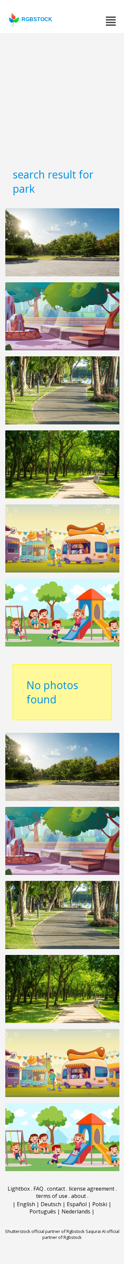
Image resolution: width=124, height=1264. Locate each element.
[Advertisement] (62, 98)
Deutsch (51, 1204)
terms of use (51, 1196)
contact (56, 1188)
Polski (99, 1204)
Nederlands (76, 1211)
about (78, 1196)
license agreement (91, 1188)
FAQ (38, 1188)
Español (77, 1204)
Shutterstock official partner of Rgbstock (45, 1231)
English (26, 1204)
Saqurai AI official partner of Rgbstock (80, 1234)
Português (42, 1211)
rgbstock (36, 19)
